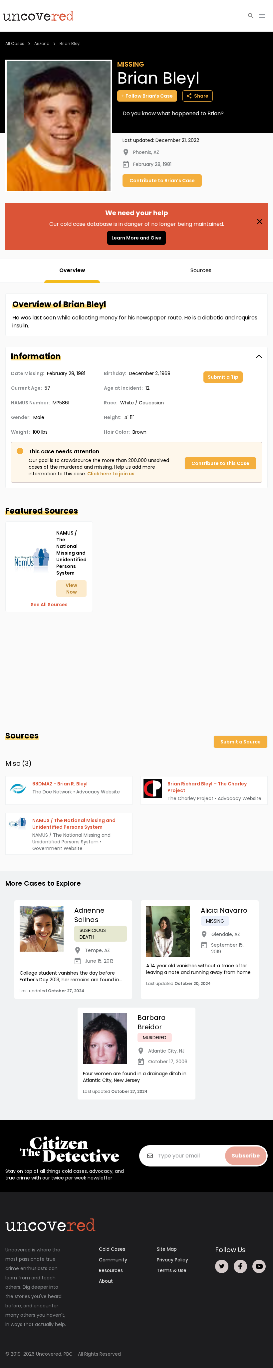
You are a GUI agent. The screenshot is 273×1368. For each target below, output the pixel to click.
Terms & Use (171, 1270)
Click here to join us (111, 473)
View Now (71, 588)
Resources (111, 1270)
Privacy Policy (172, 1259)
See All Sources (49, 604)
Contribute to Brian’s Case (162, 180)
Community (113, 1259)
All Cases (14, 43)
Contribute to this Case (220, 463)
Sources (200, 270)
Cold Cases (112, 1249)
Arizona (42, 43)
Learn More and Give (136, 237)
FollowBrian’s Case (149, 96)
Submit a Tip (223, 377)
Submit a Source (240, 741)
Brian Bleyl (70, 43)
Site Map (167, 1249)
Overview (72, 270)
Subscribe (246, 1155)
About (106, 1281)
